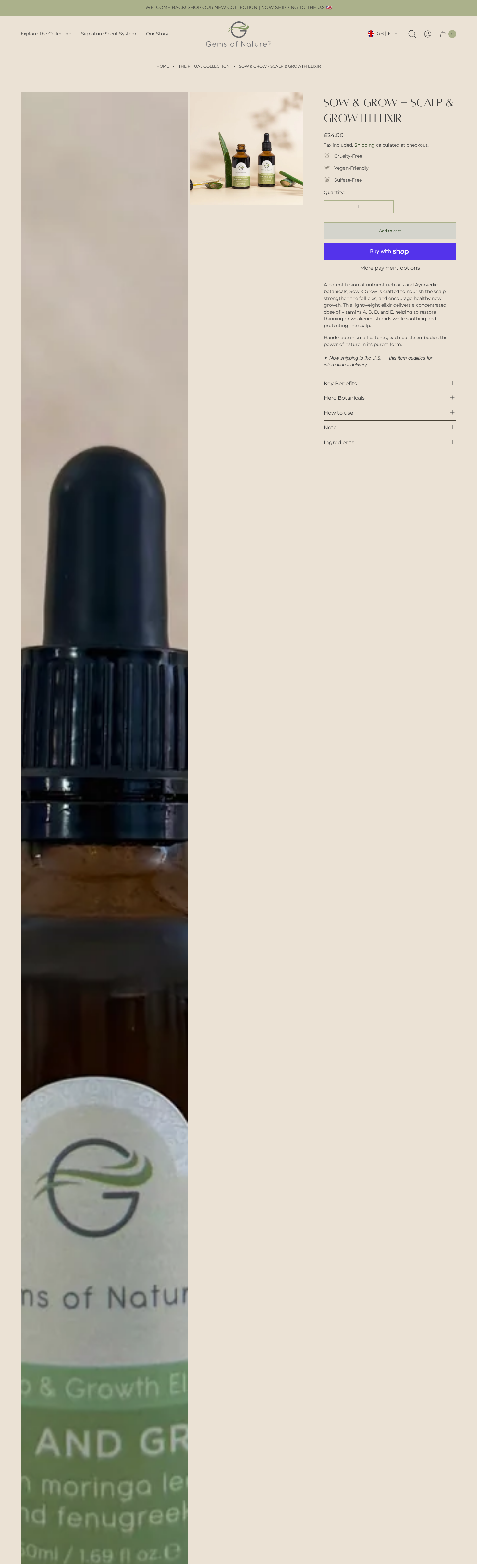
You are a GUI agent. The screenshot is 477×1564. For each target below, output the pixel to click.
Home (162, 66)
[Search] (412, 34)
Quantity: (334, 192)
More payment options (390, 268)
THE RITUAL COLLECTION (204, 66)
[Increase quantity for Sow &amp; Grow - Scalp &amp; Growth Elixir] (387, 207)
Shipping (364, 145)
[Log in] (428, 34)
